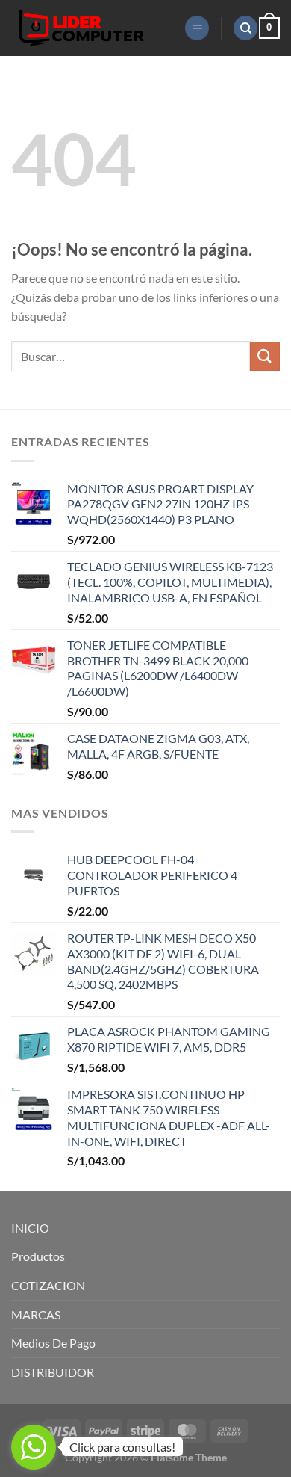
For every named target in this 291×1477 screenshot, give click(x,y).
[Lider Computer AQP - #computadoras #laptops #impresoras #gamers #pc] (92, 28)
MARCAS (35, 1314)
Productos (38, 1256)
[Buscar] (245, 28)
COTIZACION (48, 1285)
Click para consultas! (122, 1447)
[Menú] (197, 28)
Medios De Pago (53, 1343)
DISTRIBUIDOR (52, 1372)
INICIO (30, 1228)
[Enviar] (265, 356)
